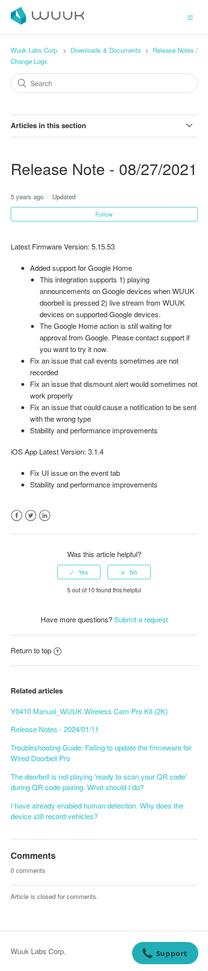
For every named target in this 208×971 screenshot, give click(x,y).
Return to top (31, 650)
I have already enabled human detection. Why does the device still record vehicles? (97, 811)
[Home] (47, 21)
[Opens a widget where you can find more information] (165, 954)
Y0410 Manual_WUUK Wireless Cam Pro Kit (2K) (89, 711)
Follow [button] (104, 214)
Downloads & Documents (106, 50)
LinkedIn (45, 516)
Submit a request (141, 619)
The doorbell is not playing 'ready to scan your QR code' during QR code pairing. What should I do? (99, 782)
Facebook (17, 516)
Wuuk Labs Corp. (35, 50)
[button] (190, 17)
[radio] (79, 572)
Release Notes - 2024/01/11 (55, 729)
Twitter (31, 516)
